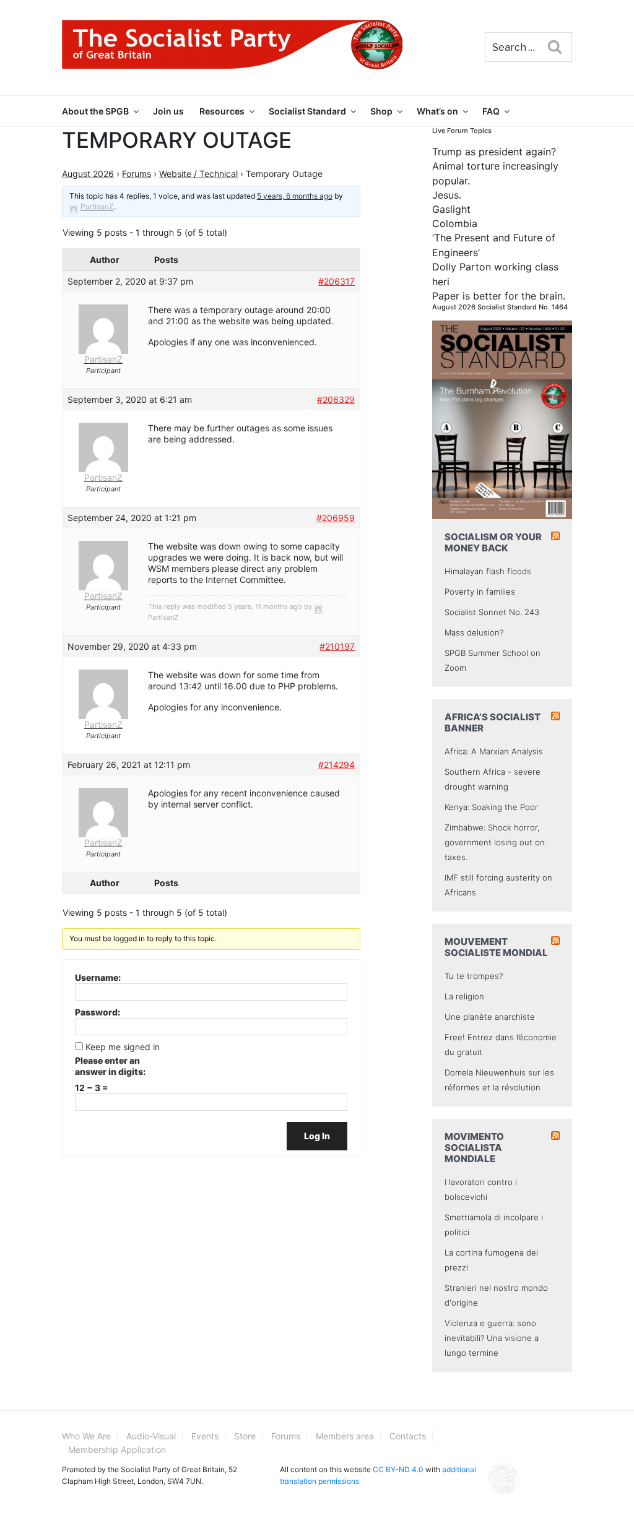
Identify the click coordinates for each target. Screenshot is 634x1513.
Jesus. (446, 195)
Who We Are (86, 1436)
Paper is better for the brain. (498, 296)
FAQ (491, 111)
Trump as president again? (494, 151)
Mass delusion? (474, 632)
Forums (136, 173)
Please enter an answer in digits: (110, 1066)
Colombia (454, 223)
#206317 (336, 281)
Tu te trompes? (474, 976)
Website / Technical (198, 173)
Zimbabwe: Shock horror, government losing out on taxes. (495, 842)
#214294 (336, 764)
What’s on (437, 111)
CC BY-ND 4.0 (398, 1469)
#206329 (336, 399)
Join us (168, 111)
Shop (381, 111)
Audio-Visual (151, 1436)
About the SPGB (95, 111)
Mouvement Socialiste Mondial (496, 947)
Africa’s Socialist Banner (493, 722)
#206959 (335, 517)
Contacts (407, 1436)
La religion (464, 996)
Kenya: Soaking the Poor (491, 807)
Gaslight (451, 209)
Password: (97, 1012)
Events (205, 1436)
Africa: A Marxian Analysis (494, 751)
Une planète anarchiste (490, 1017)
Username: (98, 977)
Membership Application (117, 1449)
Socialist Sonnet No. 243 (492, 612)
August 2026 (88, 173)
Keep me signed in (122, 1046)
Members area (345, 1436)
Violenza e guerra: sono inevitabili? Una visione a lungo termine (492, 1338)
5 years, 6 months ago (294, 195)
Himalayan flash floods (488, 571)
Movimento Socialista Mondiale (474, 1148)
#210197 (337, 646)
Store (245, 1436)
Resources (222, 111)
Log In (317, 1136)
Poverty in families (480, 592)
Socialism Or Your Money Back (493, 542)
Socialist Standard (307, 111)
